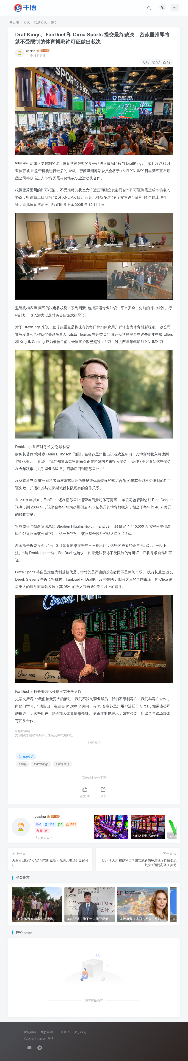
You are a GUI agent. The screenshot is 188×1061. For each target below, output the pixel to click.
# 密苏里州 (62, 764)
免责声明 (47, 1032)
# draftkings (41, 764)
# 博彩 (23, 764)
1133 (51, 824)
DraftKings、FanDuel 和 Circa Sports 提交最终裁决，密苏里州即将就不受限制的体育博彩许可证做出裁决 (92, 38)
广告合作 (63, 1032)
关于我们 (80, 1032)
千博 (50, 1038)
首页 (15, 22)
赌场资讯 (40, 22)
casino (31, 50)
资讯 (26, 22)
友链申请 (30, 1032)
